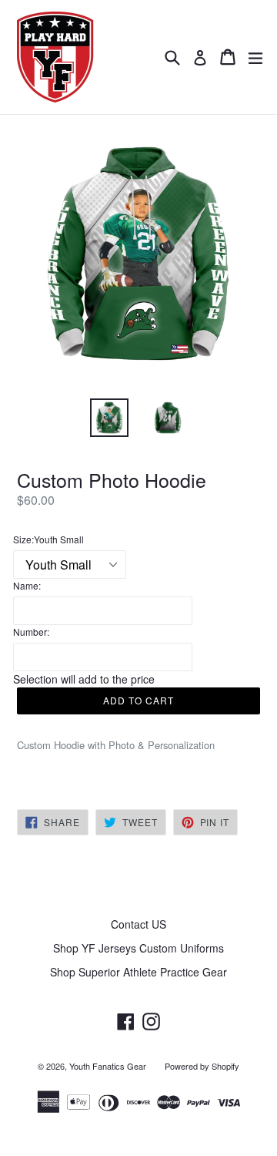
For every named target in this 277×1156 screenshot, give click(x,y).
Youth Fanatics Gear (107, 1066)
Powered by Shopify (202, 1066)
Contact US (138, 924)
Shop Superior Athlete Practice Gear (138, 972)
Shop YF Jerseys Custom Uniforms (138, 948)
